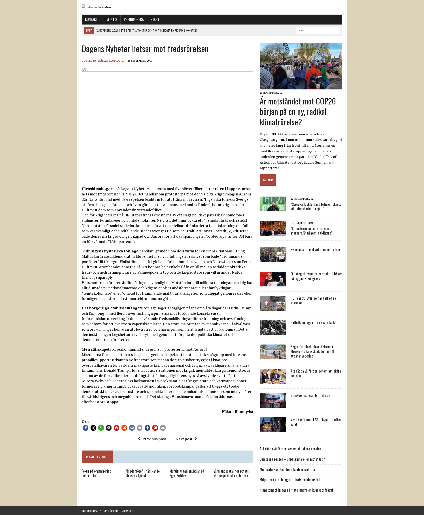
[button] (85, 428)
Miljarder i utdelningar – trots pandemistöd (290, 479)
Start (155, 19)
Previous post (154, 438)
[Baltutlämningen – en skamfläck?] (273, 332)
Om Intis (110, 19)
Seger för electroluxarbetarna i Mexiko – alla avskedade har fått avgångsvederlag (313, 351)
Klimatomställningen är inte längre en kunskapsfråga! (296, 490)
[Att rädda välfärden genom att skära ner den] (273, 380)
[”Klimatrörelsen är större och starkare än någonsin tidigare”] (273, 232)
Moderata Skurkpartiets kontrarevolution (288, 469)
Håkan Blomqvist (111, 60)
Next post (184, 438)
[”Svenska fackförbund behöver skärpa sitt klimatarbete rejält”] (273, 208)
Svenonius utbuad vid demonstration (315, 249)
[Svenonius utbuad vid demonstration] (273, 259)
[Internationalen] (212, 7)
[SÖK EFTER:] (318, 29)
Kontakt (91, 19)
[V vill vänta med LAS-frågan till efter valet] (273, 429)
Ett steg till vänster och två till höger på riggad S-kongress (316, 276)
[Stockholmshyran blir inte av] (273, 405)
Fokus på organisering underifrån (96, 473)
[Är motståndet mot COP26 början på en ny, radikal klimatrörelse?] (301, 86)
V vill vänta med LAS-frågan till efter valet (316, 422)
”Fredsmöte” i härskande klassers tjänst (143, 473)
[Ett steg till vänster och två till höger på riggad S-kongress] (273, 283)
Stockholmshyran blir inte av (310, 395)
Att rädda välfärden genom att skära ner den (316, 373)
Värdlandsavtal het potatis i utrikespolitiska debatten (233, 473)
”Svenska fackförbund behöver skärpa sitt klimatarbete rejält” (316, 207)
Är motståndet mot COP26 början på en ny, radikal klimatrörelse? (298, 111)
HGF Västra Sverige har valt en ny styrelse (313, 300)
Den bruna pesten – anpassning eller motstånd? (292, 459)
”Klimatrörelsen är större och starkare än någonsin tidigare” (311, 231)
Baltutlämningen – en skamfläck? (314, 322)
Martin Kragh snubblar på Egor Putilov (187, 473)
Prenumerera (134, 19)
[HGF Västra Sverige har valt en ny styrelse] (273, 307)
